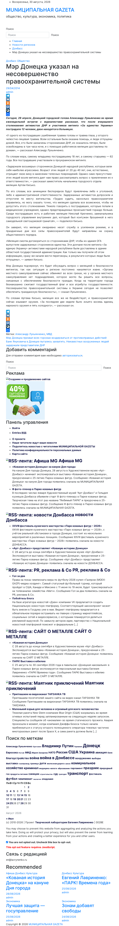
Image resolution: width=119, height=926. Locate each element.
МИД (28, 752)
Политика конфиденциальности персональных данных (46, 450)
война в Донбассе (57, 757)
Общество (23, 60)
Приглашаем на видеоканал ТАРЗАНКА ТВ (39, 694)
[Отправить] (59, 114)
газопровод (24, 763)
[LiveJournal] (59, 110)
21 (21, 799)
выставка (12, 763)
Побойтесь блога (23, 598)
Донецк (91, 745)
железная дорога (55, 763)
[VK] (59, 99)
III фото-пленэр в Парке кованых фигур (36, 489)
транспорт (77, 773)
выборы (96, 758)
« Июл (10, 818)
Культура (31, 873)
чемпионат (25, 778)
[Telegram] (59, 95)
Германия (78, 746)
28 (22, 803)
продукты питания (19, 774)
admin (9, 91)
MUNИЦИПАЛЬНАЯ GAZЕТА (40, 10)
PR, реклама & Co (91, 570)
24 (7, 803)
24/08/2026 (69, 916)
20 (18, 799)
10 (7, 795)
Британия (37, 747)
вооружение (83, 758)
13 (18, 795)
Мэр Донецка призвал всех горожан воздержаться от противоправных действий (56, 337)
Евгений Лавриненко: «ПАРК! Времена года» (86, 880)
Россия (62, 752)
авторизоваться (72, 355)
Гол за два (18, 576)
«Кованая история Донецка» (30, 642)
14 (21, 795)
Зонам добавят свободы (78, 908)
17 (7, 799)
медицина (44, 768)
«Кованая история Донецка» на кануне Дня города (43, 466)
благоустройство (17, 758)
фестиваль (95, 774)
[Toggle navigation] (8, 26)
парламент (77, 768)
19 (14, 799)
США (73, 752)
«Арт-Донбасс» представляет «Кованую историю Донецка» (50, 548)
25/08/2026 (69, 888)
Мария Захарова (40, 753)
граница (34, 763)
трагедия (62, 774)
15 (25, 795)
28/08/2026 (13, 893)
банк (110, 752)
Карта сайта (19, 453)
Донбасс (11, 60)
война (34, 758)
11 (11, 795)
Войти (16, 428)
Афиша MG (70, 460)
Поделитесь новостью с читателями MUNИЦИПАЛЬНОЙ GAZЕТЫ (53, 446)
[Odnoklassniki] (59, 103)
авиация (101, 752)
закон (68, 764)
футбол (11, 779)
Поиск (10, 28)
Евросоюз (12, 752)
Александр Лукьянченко (30, 334)
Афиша (10, 873)
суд (55, 773)
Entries (19, 432)
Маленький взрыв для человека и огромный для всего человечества (55, 709)
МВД (49, 334)
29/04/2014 (13, 88)
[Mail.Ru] (59, 107)
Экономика (13, 901)
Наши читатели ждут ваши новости (34, 442)
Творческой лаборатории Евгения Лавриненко (64, 822)
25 (11, 803)
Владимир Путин (57, 746)
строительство (46, 774)
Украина (87, 752)
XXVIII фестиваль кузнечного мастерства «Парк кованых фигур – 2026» (57, 525)
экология (37, 779)
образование (64, 768)
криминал (31, 768)
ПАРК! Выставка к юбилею (29, 661)
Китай (21, 753)
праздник (91, 768)
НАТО (51, 752)
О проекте (18, 438)
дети (43, 763)
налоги (53, 768)
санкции (34, 773)
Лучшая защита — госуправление (25, 908)
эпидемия (47, 779)
